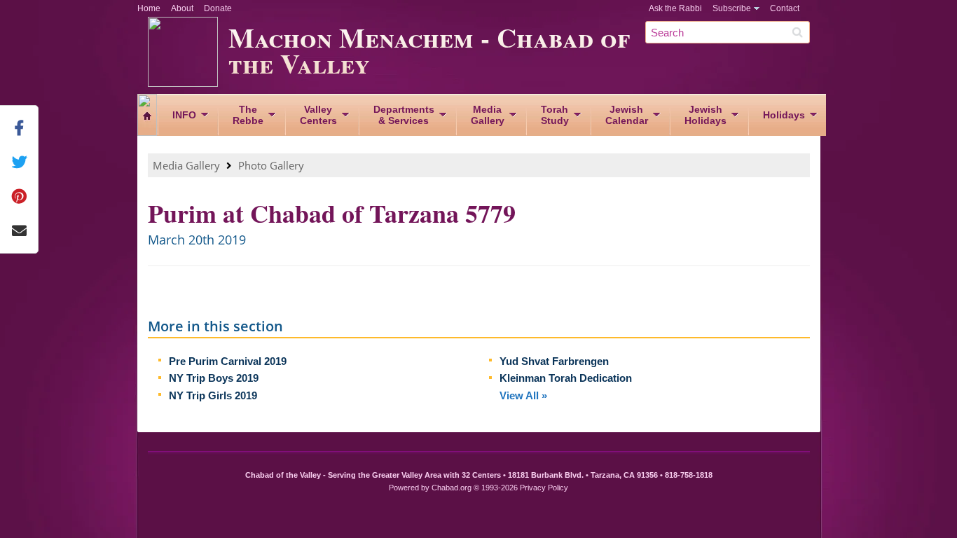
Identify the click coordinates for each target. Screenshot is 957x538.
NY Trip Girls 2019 (213, 395)
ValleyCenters (318, 115)
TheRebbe (248, 115)
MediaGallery (487, 115)
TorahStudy (555, 115)
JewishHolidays (705, 115)
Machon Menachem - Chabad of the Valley (429, 50)
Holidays (784, 114)
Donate (218, 8)
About (182, 8)
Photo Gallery (271, 165)
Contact (784, 8)
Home (148, 8)
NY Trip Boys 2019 (214, 378)
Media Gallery (186, 165)
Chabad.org (451, 487)
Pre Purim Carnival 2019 (228, 361)
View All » (523, 395)
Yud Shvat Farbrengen (554, 361)
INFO (184, 114)
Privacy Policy (544, 487)
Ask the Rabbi (675, 8)
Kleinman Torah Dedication (566, 378)
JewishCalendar (626, 115)
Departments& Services (403, 115)
